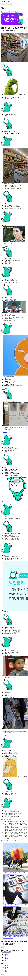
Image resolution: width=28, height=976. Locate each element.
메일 (4, 970)
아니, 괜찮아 (3, 4)
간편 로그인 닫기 (6, 951)
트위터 (5, 957)
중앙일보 (5, 954)
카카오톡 (5, 959)
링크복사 (5, 971)
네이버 (5, 960)
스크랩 (2, 64)
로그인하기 (10, 4)
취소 (2, 974)
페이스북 (5, 955)
